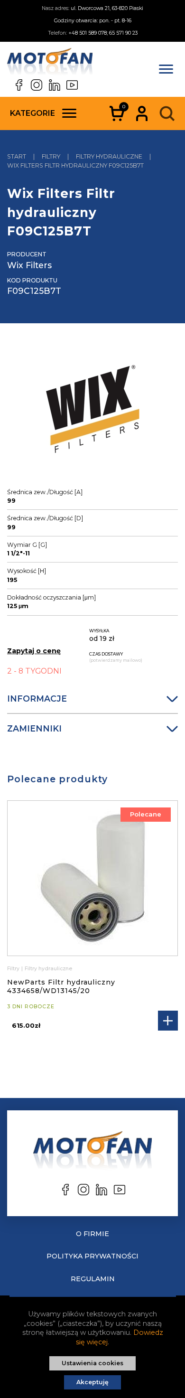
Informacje (37, 699)
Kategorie (32, 113)
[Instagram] (36, 85)
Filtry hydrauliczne (48, 969)
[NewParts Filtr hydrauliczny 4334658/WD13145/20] (92, 878)
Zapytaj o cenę (34, 651)
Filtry (13, 969)
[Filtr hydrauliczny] (92, 414)
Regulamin (93, 1279)
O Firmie (92, 1233)
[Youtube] (72, 85)
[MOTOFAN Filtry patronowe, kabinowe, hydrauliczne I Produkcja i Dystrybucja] (49, 63)
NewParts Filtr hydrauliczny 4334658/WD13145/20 (61, 986)
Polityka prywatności (92, 1256)
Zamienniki (34, 728)
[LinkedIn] (54, 85)
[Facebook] (19, 85)
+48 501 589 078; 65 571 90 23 (103, 33)
